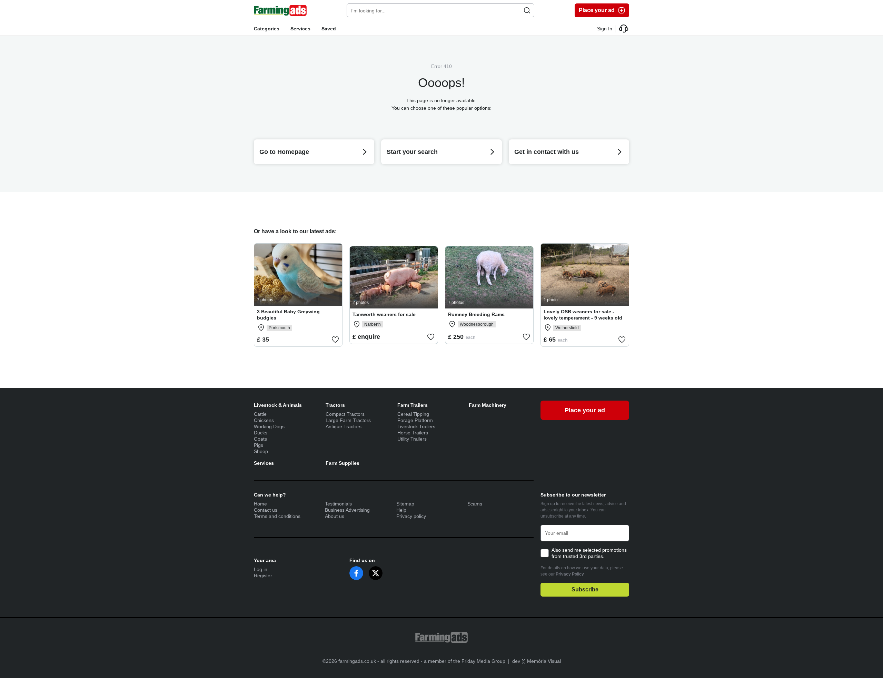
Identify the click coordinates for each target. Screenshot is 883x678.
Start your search (412, 151)
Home (260, 504)
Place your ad (597, 10)
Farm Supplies (342, 463)
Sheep (261, 451)
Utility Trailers (412, 439)
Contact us (265, 510)
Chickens (264, 420)
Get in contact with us (546, 151)
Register (263, 575)
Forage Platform (415, 420)
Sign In (604, 28)
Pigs (258, 445)
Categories (266, 28)
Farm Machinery (487, 405)
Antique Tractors (343, 426)
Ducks (260, 432)
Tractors (335, 405)
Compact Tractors (345, 414)
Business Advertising (347, 510)
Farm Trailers (412, 405)
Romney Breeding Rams (476, 314)
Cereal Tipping (413, 414)
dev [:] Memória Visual (536, 661)
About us (334, 516)
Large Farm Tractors (348, 420)
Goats (260, 439)
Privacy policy (411, 516)
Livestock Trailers (416, 426)
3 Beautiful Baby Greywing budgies (288, 315)
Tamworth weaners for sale (384, 314)
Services (300, 28)
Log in (260, 569)
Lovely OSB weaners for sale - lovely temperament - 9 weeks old (583, 315)
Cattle (260, 414)
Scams (474, 504)
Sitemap (405, 504)
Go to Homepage (284, 151)
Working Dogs (269, 426)
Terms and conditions (277, 516)
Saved (328, 28)
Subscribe (585, 589)
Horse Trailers (412, 432)
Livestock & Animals (278, 405)
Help (401, 510)
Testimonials (338, 504)
